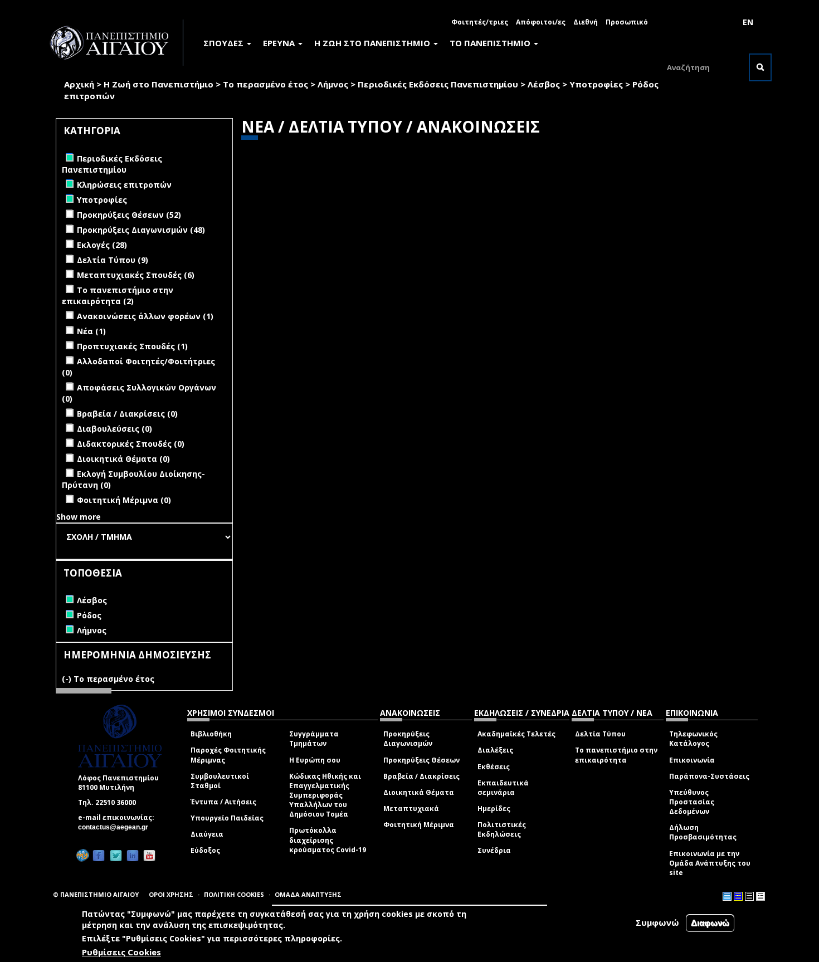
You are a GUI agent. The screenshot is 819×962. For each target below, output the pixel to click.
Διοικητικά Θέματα (418, 792)
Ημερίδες (493, 808)
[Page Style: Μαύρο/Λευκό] (760, 896)
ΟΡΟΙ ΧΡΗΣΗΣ (171, 894)
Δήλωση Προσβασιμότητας (703, 832)
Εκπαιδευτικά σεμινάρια (503, 787)
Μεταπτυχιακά (411, 808)
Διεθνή (585, 22)
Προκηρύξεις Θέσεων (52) (129, 214)
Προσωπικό (627, 22)
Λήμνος (333, 84)
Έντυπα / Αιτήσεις (223, 802)
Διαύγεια (207, 834)
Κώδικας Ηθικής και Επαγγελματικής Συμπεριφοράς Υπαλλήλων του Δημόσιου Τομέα (325, 795)
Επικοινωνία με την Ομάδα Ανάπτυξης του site (709, 863)
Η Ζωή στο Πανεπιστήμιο (158, 84)
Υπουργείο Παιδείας (227, 818)
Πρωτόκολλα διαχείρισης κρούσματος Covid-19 (327, 840)
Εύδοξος (205, 850)
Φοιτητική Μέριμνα (418, 824)
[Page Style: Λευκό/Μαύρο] (749, 896)
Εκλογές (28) (102, 245)
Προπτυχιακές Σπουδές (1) (132, 346)
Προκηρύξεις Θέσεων (421, 760)
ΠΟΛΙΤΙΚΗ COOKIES (234, 894)
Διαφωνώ (710, 922)
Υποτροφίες (596, 84)
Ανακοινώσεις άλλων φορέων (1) (145, 316)
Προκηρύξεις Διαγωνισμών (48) (141, 229)
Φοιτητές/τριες (479, 22)
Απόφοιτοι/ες (541, 22)
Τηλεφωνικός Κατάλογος (693, 738)
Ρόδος (645, 84)
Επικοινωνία (692, 760)
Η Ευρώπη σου (314, 760)
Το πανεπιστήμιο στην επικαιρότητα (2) (117, 295)
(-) (68, 678)
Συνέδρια (494, 850)
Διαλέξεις (495, 750)
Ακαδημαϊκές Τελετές (516, 734)
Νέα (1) (91, 331)
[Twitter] (116, 855)
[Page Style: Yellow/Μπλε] (738, 896)
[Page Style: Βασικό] (727, 896)
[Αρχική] (115, 42)
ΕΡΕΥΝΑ (280, 42)
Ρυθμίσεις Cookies (121, 952)
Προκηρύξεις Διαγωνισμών (407, 738)
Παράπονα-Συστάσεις (709, 776)
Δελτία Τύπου (600, 734)
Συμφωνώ (657, 922)
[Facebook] (98, 855)
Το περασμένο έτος (265, 84)
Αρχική (79, 84)
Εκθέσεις (493, 766)
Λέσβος (544, 84)
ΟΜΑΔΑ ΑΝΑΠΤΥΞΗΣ (308, 894)
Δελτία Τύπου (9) (112, 260)
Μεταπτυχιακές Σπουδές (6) (135, 275)
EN (748, 22)
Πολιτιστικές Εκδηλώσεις (501, 829)
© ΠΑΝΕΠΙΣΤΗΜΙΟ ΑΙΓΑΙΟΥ (96, 894)
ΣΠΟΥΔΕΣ (224, 42)
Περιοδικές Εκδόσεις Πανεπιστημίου (438, 84)
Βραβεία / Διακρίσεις (421, 776)
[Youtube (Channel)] (149, 855)
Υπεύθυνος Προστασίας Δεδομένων (691, 802)
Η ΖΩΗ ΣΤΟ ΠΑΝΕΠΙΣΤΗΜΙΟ (373, 42)
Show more (78, 516)
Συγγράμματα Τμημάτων (314, 738)
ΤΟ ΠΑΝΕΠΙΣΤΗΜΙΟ (491, 42)
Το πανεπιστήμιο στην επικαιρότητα (616, 754)
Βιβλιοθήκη (211, 734)
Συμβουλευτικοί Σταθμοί (220, 780)
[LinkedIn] (132, 855)
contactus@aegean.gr (116, 827)
